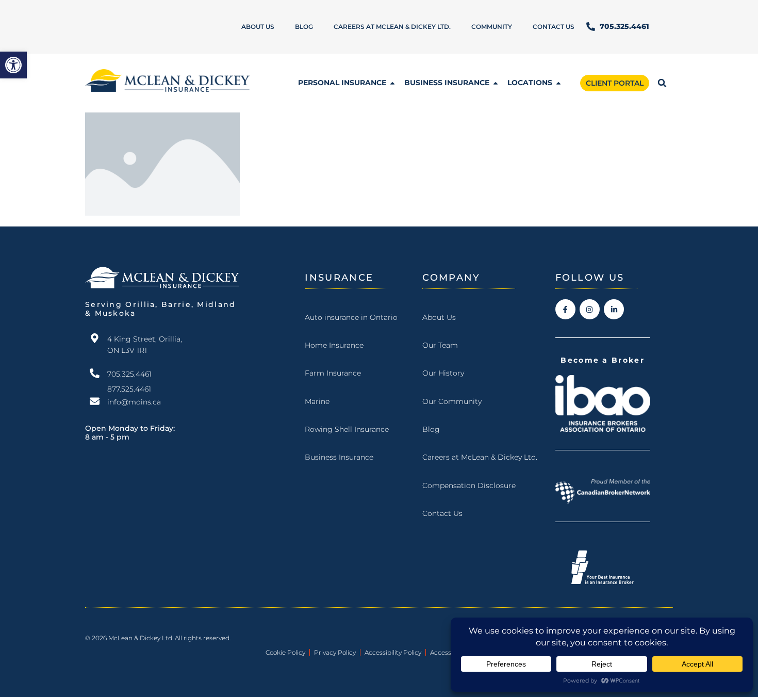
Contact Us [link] (553, 26)
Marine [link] (317, 401)
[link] (13, 65)
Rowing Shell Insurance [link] (347, 429)
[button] (662, 83)
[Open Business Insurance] (495, 82)
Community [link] (491, 26)
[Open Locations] (558, 82)
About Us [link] (257, 26)
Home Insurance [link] (334, 345)
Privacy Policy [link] (335, 652)
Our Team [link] (440, 345)
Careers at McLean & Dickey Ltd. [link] (392, 26)
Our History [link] (443, 373)
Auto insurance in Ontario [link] (351, 317)
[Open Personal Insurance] (392, 82)
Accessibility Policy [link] (393, 652)
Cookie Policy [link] (285, 652)
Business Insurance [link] (339, 457)
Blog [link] (304, 26)
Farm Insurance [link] (333, 373)
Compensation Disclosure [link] (469, 485)
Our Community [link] (452, 401)
